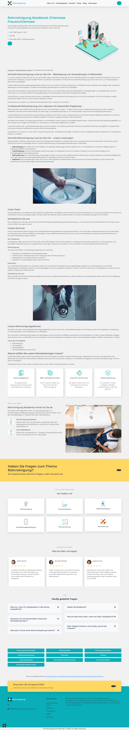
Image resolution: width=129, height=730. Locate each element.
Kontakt (72, 3)
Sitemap (49, 717)
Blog (85, 3)
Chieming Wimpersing (26, 655)
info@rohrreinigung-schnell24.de (22, 709)
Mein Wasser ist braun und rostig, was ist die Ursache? (87, 627)
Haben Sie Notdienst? (76, 607)
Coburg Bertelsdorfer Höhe (26, 664)
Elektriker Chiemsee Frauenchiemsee (90, 676)
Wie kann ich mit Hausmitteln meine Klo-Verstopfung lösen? (28, 620)
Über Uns (50, 3)
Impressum (50, 711)
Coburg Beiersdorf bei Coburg (64, 660)
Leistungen (92, 3)
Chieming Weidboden (103, 650)
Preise (79, 3)
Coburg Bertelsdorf (103, 660)
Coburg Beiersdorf (26, 660)
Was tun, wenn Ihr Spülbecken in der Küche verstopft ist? (29, 608)
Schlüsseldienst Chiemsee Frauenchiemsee (61, 676)
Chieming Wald (64, 650)
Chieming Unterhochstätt (26, 650)
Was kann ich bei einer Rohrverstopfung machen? (32, 630)
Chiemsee (64, 655)
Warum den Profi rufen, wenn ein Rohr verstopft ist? (90, 617)
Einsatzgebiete (61, 3)
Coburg (103, 655)
